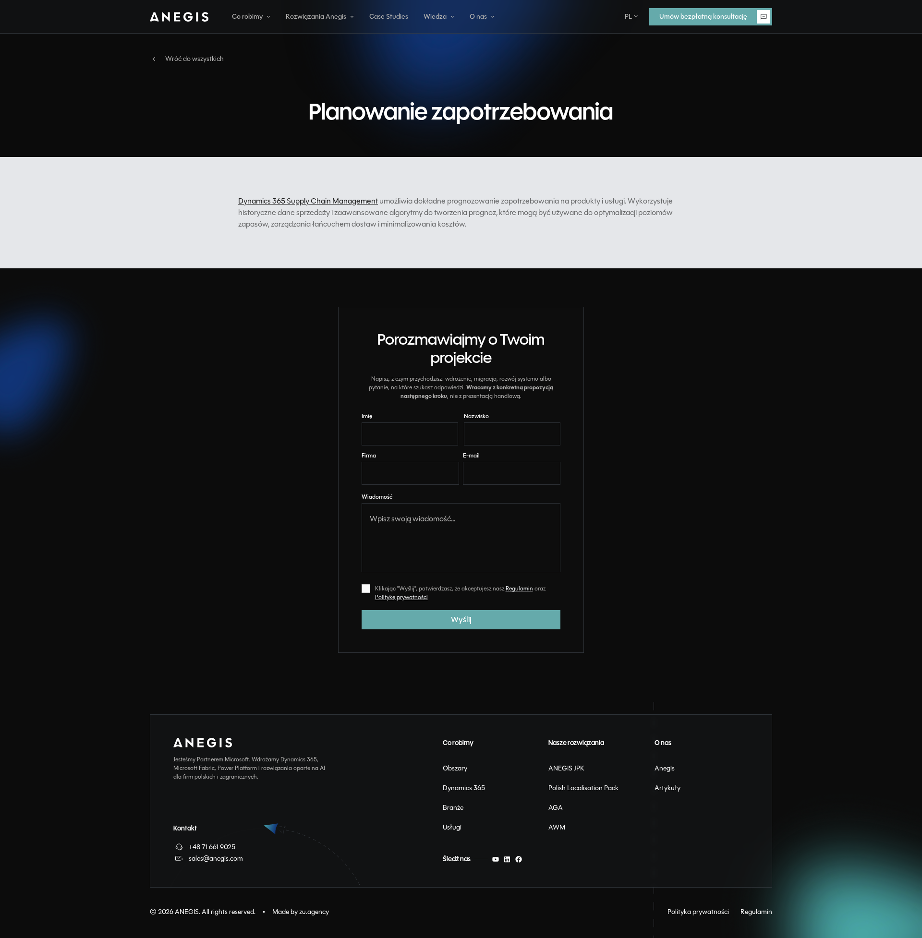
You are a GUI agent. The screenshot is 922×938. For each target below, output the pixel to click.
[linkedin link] (507, 859)
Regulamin (519, 588)
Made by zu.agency (300, 911)
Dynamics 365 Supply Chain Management (308, 200)
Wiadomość (377, 497)
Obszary (455, 768)
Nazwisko (476, 416)
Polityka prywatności (698, 911)
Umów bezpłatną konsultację (694, 13)
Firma (369, 455)
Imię (367, 416)
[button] (251, 16)
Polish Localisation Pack (583, 788)
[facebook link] (518, 859)
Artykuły (667, 788)
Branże (453, 807)
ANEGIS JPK (566, 768)
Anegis (665, 768)
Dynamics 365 (464, 788)
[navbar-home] (179, 17)
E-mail (471, 455)
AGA (555, 807)
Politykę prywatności (401, 597)
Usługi (452, 827)
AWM (556, 827)
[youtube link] (495, 859)
